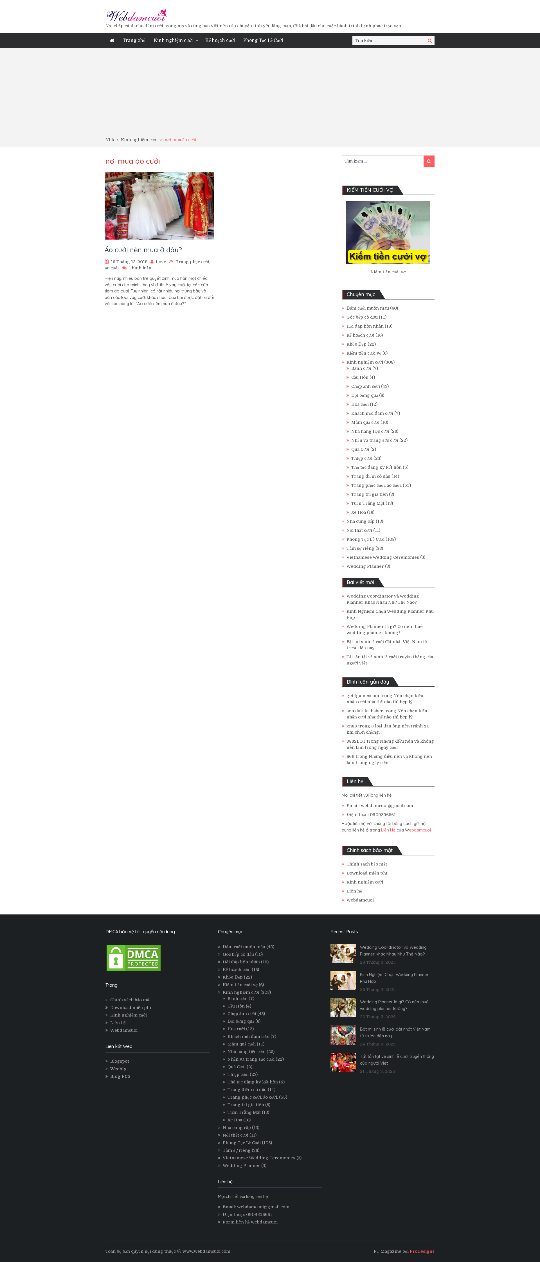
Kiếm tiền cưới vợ (363, 353)
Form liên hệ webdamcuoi (250, 1222)
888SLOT (356, 741)
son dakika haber (364, 710)
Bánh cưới (361, 368)
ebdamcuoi (420, 830)
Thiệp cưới (361, 458)
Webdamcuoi (360, 900)
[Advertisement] (270, 94)
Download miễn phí (366, 873)
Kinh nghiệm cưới (173, 40)
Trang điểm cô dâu (370, 476)
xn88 (351, 726)
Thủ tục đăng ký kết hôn (376, 467)
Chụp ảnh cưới (365, 386)
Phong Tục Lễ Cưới (263, 40)
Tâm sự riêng (360, 548)
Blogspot (119, 1061)
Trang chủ (134, 40)
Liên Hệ (388, 830)
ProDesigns (422, 1251)
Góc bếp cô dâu (362, 317)
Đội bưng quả (364, 395)
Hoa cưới (360, 404)
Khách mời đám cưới (372, 413)
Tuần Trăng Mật (367, 503)
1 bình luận (140, 268)
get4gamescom (362, 695)
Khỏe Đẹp (356, 344)
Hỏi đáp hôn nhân (365, 326)
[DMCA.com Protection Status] (133, 970)
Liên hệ (354, 891)
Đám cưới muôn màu (367, 308)
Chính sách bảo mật (366, 864)
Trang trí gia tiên (369, 494)
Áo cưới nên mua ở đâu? (143, 249)
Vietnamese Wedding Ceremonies (382, 557)
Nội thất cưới (359, 530)
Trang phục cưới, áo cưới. (376, 485)
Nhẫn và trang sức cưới (374, 440)
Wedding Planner (365, 566)
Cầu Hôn (359, 377)
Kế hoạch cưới (220, 40)
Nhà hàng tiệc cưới (370, 431)
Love (161, 261)
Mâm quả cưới (365, 422)
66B (350, 756)
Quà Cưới (360, 449)
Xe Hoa (358, 512)
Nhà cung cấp (360, 521)
